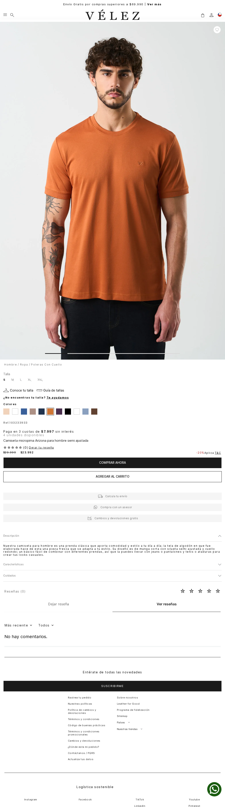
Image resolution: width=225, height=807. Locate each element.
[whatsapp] (214, 789)
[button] (202, 15)
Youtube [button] (194, 799)
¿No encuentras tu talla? (36, 397)
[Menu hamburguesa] (5, 15)
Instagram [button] (30, 799)
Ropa (24, 364)
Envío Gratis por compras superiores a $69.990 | (112, 4)
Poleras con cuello (46, 364)
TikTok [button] (140, 799)
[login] (211, 15)
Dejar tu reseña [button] (41, 447)
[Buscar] (12, 15)
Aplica (212, 452)
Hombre (10, 364)
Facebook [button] (85, 799)
